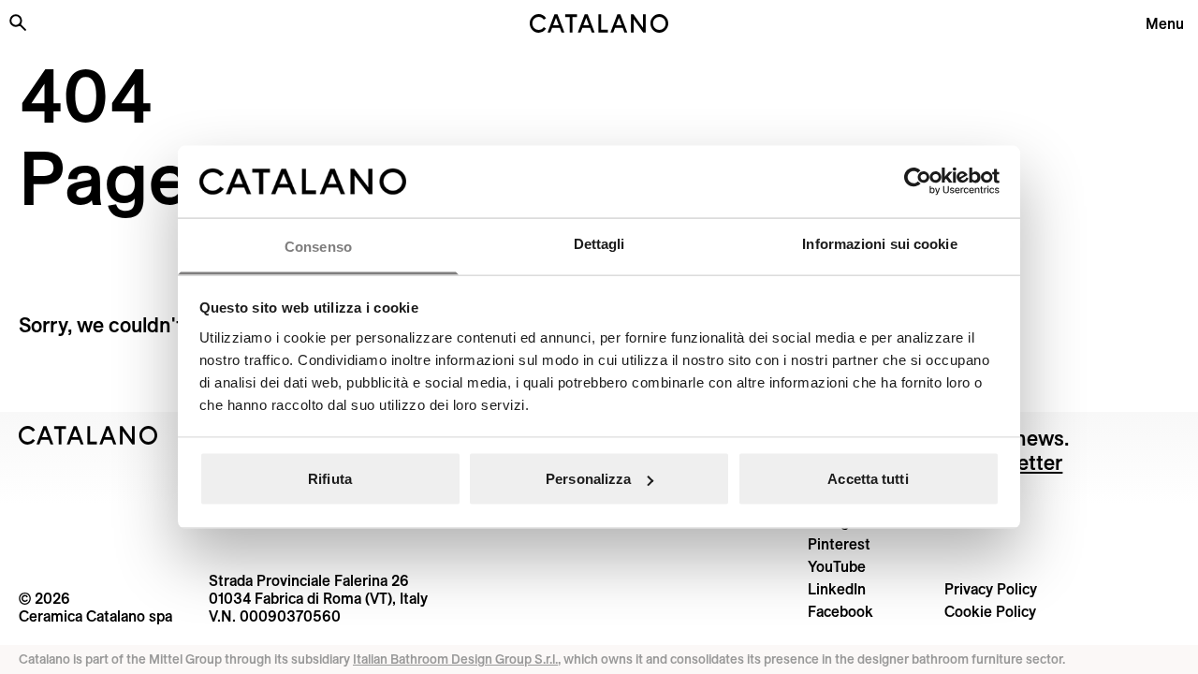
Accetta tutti (867, 479)
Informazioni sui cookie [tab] (879, 243)
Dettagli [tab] (599, 243)
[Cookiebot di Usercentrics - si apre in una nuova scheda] (918, 182)
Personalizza (588, 479)
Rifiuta (330, 479)
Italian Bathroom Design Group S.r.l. (455, 659)
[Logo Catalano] (88, 435)
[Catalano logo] (599, 23)
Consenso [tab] (318, 246)
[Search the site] (17, 22)
